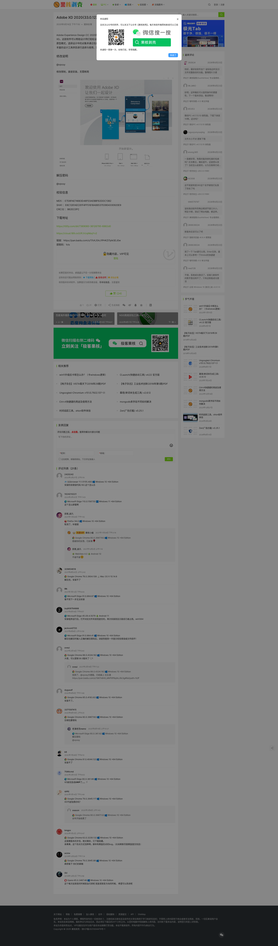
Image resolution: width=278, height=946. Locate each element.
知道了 (173, 55)
